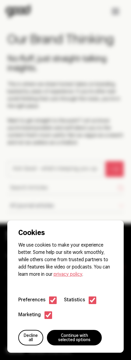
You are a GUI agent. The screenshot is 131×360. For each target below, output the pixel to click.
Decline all (31, 338)
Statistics (74, 300)
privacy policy (68, 274)
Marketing (29, 315)
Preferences (31, 300)
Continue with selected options (74, 338)
